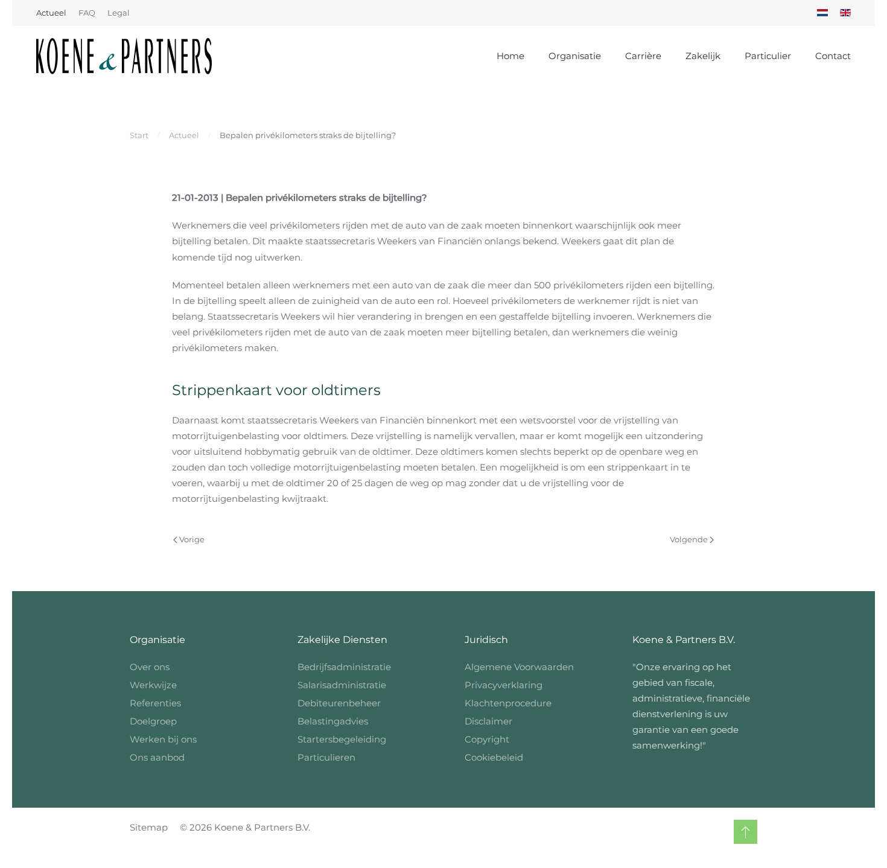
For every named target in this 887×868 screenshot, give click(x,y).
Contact (833, 56)
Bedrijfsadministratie (344, 667)
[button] (745, 832)
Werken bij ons (163, 739)
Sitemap (149, 827)
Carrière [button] (643, 56)
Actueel (51, 12)
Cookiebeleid (494, 757)
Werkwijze (153, 685)
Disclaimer (488, 721)
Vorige (192, 539)
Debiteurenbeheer (339, 703)
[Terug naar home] (124, 56)
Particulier (768, 56)
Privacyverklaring (503, 685)
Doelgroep (153, 721)
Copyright (487, 739)
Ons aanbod (157, 757)
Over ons (150, 667)
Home (510, 56)
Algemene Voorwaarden (519, 667)
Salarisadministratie (341, 685)
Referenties (155, 703)
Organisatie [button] (574, 56)
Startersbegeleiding (341, 739)
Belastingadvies (332, 721)
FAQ (86, 12)
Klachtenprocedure (508, 703)
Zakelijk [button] (702, 56)
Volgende (689, 539)
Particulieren (326, 757)
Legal (118, 12)
